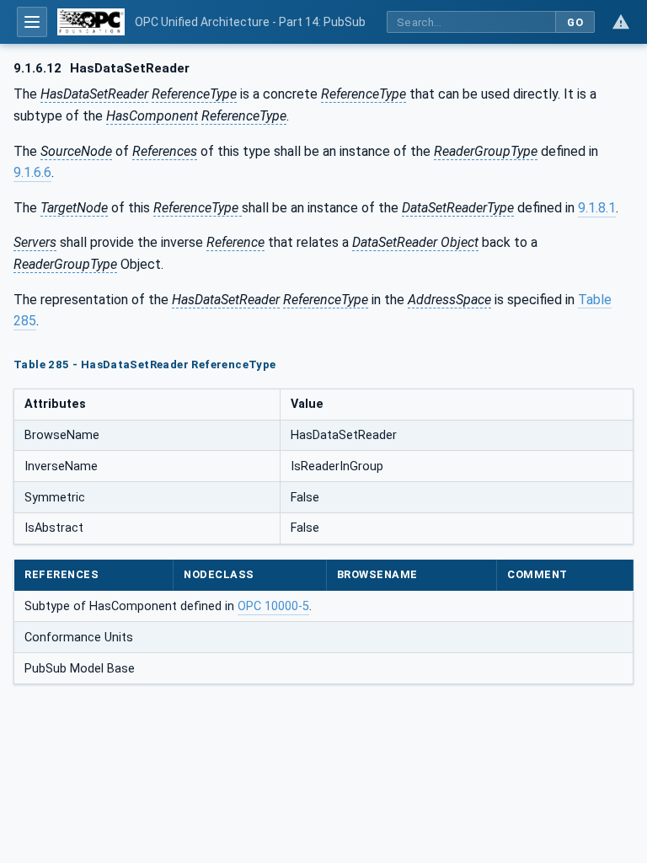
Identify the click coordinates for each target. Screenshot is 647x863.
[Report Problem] (621, 22)
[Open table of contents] (32, 22)
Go (575, 22)
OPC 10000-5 (273, 606)
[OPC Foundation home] (91, 21)
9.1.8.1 (597, 208)
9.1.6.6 (32, 172)
